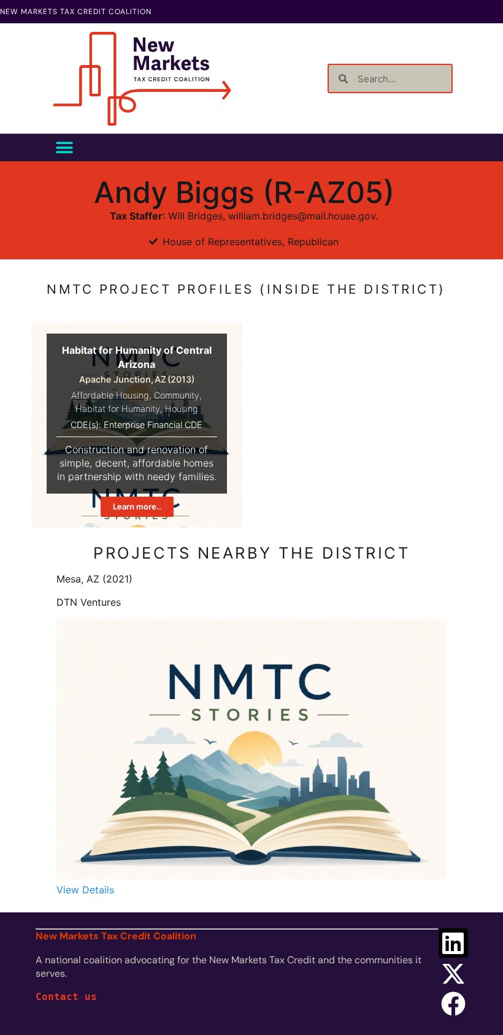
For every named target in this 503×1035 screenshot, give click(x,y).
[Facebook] (453, 1003)
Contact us (66, 997)
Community (176, 395)
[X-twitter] (453, 973)
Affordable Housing (110, 395)
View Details (85, 890)
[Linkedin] (453, 943)
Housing (181, 408)
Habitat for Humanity (117, 408)
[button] (64, 147)
